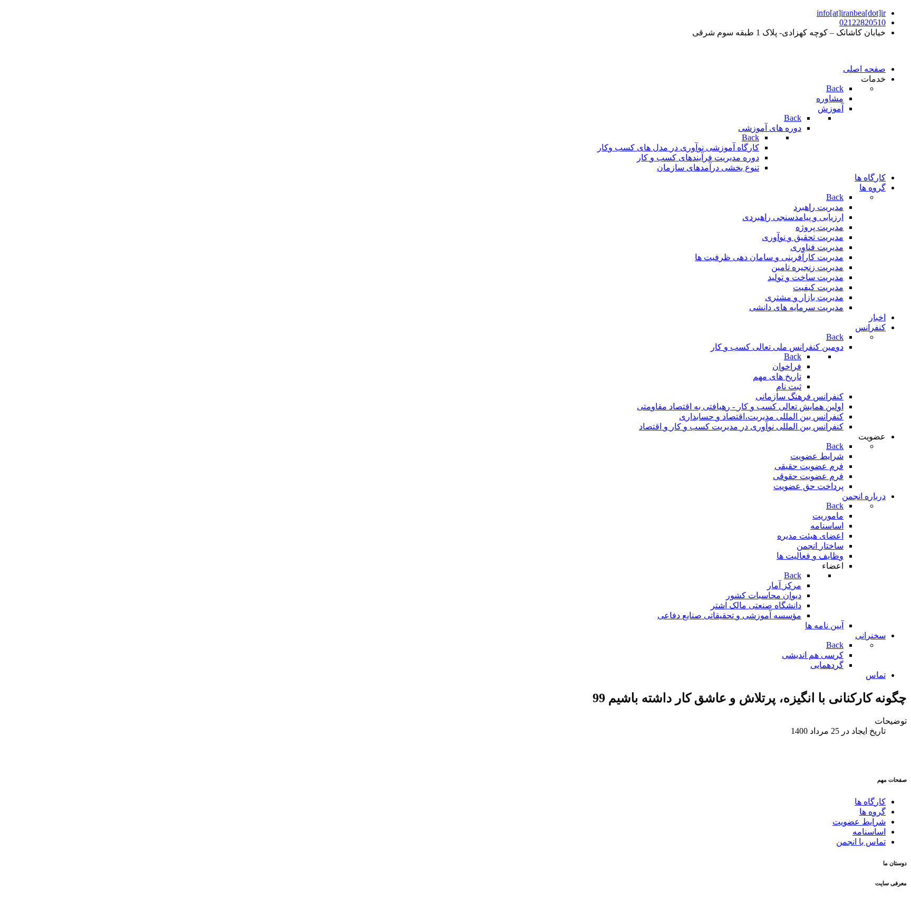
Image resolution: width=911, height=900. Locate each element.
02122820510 (862, 22)
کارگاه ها (870, 801)
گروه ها (872, 811)
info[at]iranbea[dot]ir (851, 12)
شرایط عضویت (859, 821)
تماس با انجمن (861, 841)
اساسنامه (869, 831)
